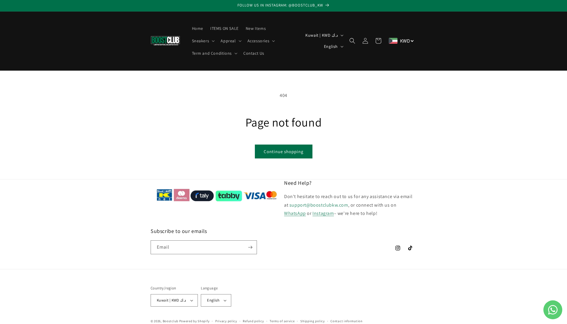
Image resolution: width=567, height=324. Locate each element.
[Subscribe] (250, 247)
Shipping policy (312, 321)
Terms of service (282, 321)
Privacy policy (226, 321)
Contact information (346, 321)
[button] (202, 41)
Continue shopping (284, 151)
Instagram (323, 213)
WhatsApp (295, 213)
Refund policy (253, 321)
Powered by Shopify (194, 321)
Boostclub (170, 321)
